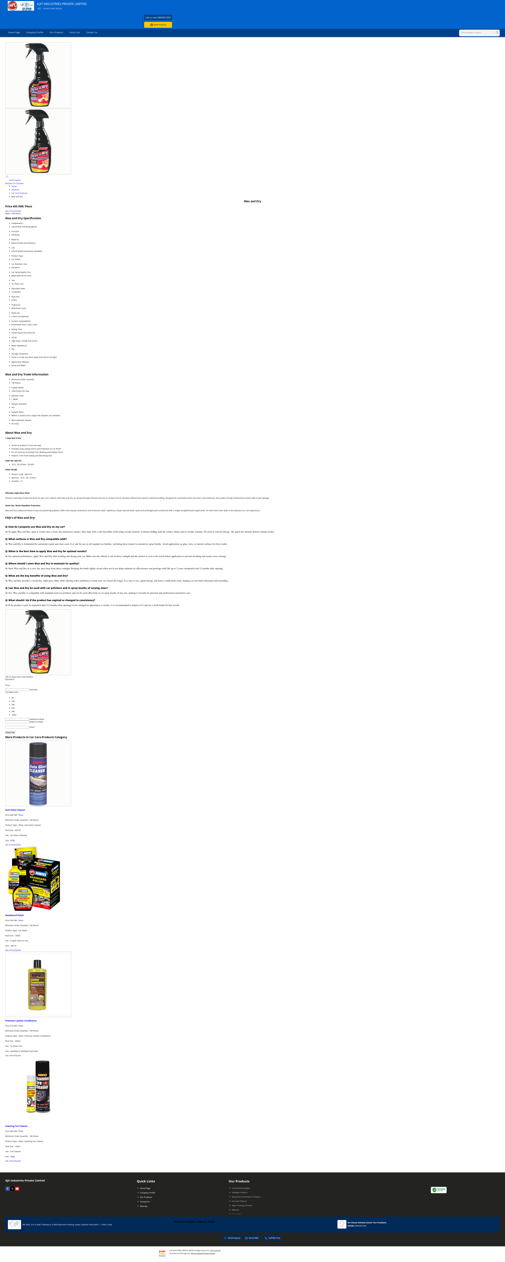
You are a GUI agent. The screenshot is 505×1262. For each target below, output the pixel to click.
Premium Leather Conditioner (21, 1020)
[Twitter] (12, 1190)
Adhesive (235, 1210)
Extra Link (75, 32)
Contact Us (91, 32)
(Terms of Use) (215, 1250)
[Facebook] (8, 1190)
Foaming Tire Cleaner (16, 1126)
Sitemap (143, 1206)
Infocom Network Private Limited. (203, 1253)
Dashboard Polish (14, 915)
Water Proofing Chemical (242, 1205)
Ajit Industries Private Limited (62, 6)
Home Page (14, 32)
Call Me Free (274, 1237)
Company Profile (34, 32)
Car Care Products (19, 193)
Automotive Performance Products (246, 1197)
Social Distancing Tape (241, 1188)
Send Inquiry (159, 24)
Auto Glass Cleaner (15, 809)
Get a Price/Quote (13, 211)
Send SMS (253, 1237)
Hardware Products (240, 1192)
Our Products (56, 32)
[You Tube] (17, 1190)
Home (14, 186)
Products (15, 189)
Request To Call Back (14, 183)
